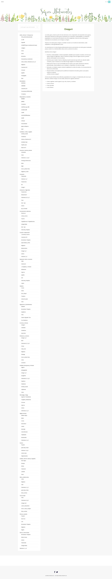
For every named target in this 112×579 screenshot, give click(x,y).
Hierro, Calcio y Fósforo (26, 508)
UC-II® (22, 39)
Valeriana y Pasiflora (25, 229)
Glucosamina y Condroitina (26, 59)
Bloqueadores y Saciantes (25, 96)
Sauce (22, 53)
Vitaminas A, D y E (25, 500)
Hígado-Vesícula (23, 413)
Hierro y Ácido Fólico (25, 168)
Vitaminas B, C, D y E (25, 343)
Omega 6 (23, 325)
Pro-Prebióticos (24, 320)
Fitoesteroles (24, 181)
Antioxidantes (22, 81)
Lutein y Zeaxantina (25, 505)
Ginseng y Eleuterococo (26, 160)
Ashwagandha (24, 370)
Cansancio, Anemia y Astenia (26, 150)
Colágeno (23, 48)
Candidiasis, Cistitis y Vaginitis (26, 131)
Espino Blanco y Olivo (25, 242)
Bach (22, 340)
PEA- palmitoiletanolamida (26, 37)
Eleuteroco (23, 213)
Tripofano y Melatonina (26, 399)
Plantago (23, 354)
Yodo (22, 484)
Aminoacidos (24, 437)
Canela (22, 426)
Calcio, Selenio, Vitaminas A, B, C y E (28, 61)
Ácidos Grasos (24, 537)
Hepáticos (23, 381)
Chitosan (23, 120)
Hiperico (23, 272)
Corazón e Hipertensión (25, 232)
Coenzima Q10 (24, 67)
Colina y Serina (24, 216)
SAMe (22, 261)
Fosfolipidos (23, 434)
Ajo (22, 184)
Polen (22, 155)
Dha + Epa (23, 203)
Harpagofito (23, 75)
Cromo (22, 288)
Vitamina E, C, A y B (25, 157)
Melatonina (23, 269)
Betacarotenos (24, 248)
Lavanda (23, 471)
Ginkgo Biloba (24, 224)
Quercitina (23, 333)
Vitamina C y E (24, 179)
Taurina (22, 218)
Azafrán (22, 275)
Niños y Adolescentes (24, 477)
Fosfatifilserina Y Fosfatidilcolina (28, 221)
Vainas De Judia (24, 299)
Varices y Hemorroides (24, 532)
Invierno (21, 443)
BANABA (23, 98)
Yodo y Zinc (23, 348)
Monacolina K (24, 194)
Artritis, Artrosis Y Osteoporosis (26, 35)
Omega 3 (23, 187)
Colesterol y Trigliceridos (25, 190)
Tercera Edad (22, 495)
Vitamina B (23, 264)
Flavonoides (23, 176)
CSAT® (22, 112)
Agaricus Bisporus (25, 126)
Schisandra (23, 152)
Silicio (22, 50)
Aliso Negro (23, 460)
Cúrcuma (23, 70)
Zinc (22, 277)
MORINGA (23, 83)
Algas (22, 166)
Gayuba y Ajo (24, 144)
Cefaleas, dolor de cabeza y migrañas (27, 458)
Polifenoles (23, 384)
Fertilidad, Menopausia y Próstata (27, 365)
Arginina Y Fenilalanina (26, 397)
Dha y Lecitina (24, 492)
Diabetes (21, 286)
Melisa (22, 466)
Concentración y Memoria (25, 211)
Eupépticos (23, 312)
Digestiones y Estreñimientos (26, 304)
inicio (2, 1)
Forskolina (23, 104)
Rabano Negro (24, 415)
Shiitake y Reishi (24, 133)
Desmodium (23, 423)
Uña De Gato (24, 453)
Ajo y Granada (24, 208)
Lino (22, 521)
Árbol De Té (23, 147)
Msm (22, 78)
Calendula (23, 327)
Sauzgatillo (23, 375)
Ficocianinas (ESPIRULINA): (26, 91)
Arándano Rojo (24, 142)
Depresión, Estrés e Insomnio (26, 259)
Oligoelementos (24, 456)
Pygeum (22, 367)
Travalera (23, 296)
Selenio (22, 205)
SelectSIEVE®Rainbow (25, 115)
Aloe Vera (23, 518)
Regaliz (22, 529)
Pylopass (23, 306)
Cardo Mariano (24, 432)
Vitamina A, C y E (23, 548)
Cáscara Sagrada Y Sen (26, 317)
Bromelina (23, 56)
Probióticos (23, 136)
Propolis (23, 444)
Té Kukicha (23, 94)
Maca (22, 163)
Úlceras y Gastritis (23, 514)
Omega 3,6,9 (23, 503)
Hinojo (22, 346)
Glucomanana (24, 123)
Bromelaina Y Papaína (25, 240)
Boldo (22, 418)
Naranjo (23, 463)
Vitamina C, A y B (24, 450)
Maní (22, 129)
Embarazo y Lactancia (24, 336)
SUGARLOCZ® (24, 109)
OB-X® (22, 118)
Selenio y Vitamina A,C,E (26, 139)
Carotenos (23, 362)
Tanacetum (23, 468)
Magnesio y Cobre (25, 171)
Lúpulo (22, 283)
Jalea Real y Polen (25, 447)
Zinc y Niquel (24, 293)
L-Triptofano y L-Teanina (26, 266)
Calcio (22, 360)
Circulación (22, 174)
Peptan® (23, 42)
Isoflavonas (23, 389)
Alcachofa (23, 429)
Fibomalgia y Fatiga (24, 395)
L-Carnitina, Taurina (25, 234)
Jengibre (23, 72)
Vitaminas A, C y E (25, 410)
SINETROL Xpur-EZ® (25, 107)
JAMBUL (22, 101)
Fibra (22, 200)
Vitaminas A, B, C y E (25, 197)
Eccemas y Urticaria (24, 323)
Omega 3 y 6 (23, 251)
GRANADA (23, 85)
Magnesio (23, 64)
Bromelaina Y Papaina (25, 534)
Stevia (22, 290)
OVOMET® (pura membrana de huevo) (29, 45)
